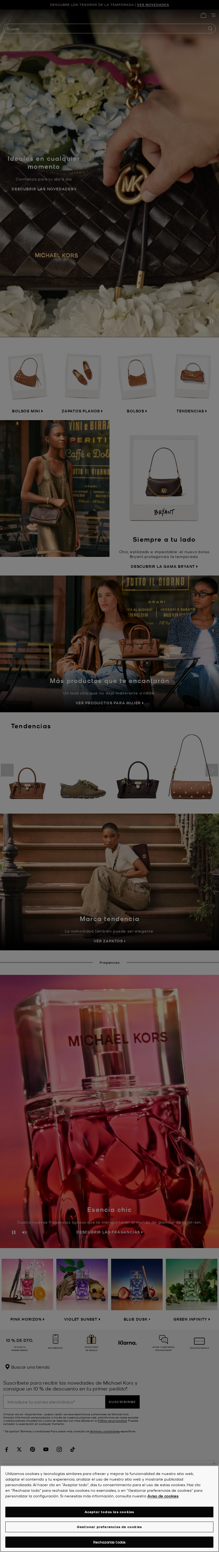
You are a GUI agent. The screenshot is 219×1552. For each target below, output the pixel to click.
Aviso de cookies (162, 1495)
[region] (109, 1508)
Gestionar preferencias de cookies (109, 1527)
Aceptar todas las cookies (109, 1512)
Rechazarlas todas (109, 1542)
